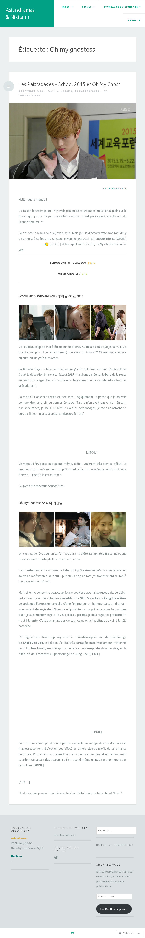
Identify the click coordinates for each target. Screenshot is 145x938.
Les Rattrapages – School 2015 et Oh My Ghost (69, 84)
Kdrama (66, 91)
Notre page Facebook (115, 845)
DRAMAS (87, 6)
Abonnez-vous (108, 864)
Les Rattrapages (86, 91)
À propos (134, 20)
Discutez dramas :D (65, 835)
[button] (36, 322)
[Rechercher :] (116, 830)
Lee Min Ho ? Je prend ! (113, 909)
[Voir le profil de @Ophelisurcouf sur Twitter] (56, 858)
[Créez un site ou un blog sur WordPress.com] (72, 933)
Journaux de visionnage (121, 6)
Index (66, 6)
